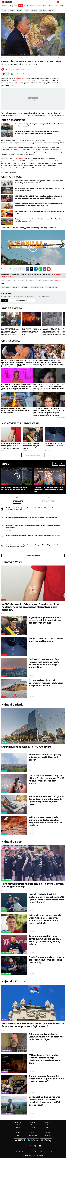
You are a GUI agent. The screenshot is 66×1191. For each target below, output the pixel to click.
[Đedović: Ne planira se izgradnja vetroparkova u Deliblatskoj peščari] (14, 762)
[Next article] (64, 595)
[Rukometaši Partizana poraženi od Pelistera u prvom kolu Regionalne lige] (33, 863)
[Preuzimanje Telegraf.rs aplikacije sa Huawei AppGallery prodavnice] (46, 1140)
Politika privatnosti (45, 1151)
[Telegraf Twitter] (30, 1146)
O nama (12, 1151)
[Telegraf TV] (40, 1146)
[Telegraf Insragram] (35, 1146)
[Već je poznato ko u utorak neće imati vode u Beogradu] (55, 434)
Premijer (25, 287)
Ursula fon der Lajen (23, 80)
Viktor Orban (20, 78)
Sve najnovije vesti (33, 555)
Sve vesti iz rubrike (33, 455)
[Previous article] (1, 595)
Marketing (18, 1151)
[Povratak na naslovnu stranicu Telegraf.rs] (6, 2)
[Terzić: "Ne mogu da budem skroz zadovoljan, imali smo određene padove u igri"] (14, 965)
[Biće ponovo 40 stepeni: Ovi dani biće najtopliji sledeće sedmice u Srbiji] (7, 213)
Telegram (9, 276)
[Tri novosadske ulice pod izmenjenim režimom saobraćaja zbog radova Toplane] (14, 688)
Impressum (25, 1151)
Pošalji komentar (22, 300)
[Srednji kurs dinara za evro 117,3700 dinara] (33, 726)
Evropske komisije (18, 158)
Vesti (2, 58)
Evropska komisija (51, 287)
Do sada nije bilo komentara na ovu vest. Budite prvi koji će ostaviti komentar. (25, 296)
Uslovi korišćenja (58, 280)
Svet (7, 58)
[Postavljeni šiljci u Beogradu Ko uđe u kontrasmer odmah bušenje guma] (16, 476)
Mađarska (16, 287)
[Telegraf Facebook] (26, 1146)
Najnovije (11, 562)
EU (16, 83)
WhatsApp (57, 274)
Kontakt (53, 1151)
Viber (3, 276)
